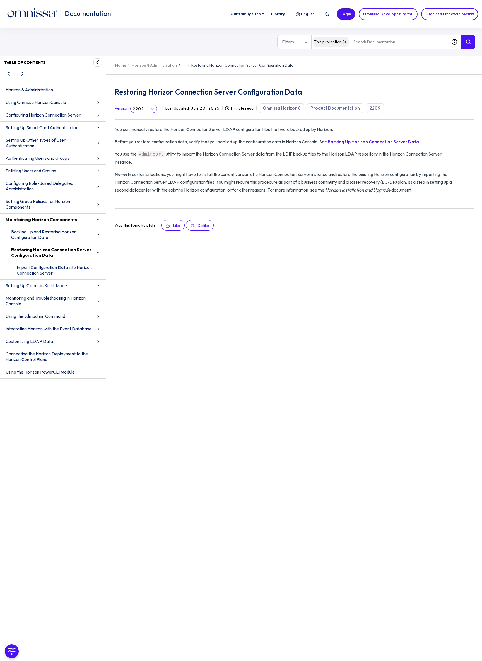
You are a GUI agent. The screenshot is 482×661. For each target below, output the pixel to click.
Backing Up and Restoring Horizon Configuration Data (43, 234)
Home (120, 65)
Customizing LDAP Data (29, 341)
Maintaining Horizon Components (41, 219)
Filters (288, 42)
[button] (327, 14)
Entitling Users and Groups (31, 170)
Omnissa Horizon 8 (282, 108)
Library (278, 13)
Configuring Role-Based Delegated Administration (39, 186)
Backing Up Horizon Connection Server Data (373, 141)
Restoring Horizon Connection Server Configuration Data (51, 252)
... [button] (184, 65)
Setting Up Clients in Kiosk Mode (36, 285)
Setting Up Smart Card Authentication (42, 127)
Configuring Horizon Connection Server (43, 115)
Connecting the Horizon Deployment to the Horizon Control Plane (47, 356)
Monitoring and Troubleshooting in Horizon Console (46, 300)
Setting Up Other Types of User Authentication (36, 142)
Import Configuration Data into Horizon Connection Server (54, 270)
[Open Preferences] (12, 651)
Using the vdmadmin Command (35, 316)
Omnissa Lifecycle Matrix (449, 13)
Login (346, 13)
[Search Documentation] (468, 42)
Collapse (22, 73)
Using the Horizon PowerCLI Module (40, 372)
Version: (122, 108)
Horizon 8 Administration (29, 90)
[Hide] (97, 62)
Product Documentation (335, 108)
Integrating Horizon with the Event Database (48, 328)
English (308, 13)
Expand (9, 73)
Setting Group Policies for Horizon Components (38, 204)
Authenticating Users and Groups (37, 158)
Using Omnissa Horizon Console (36, 102)
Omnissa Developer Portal (388, 13)
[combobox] (379, 42)
